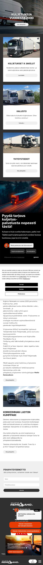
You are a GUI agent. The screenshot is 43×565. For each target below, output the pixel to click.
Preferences (21, 294)
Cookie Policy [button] (22, 276)
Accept (21, 284)
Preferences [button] (26, 278)
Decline (21, 289)
